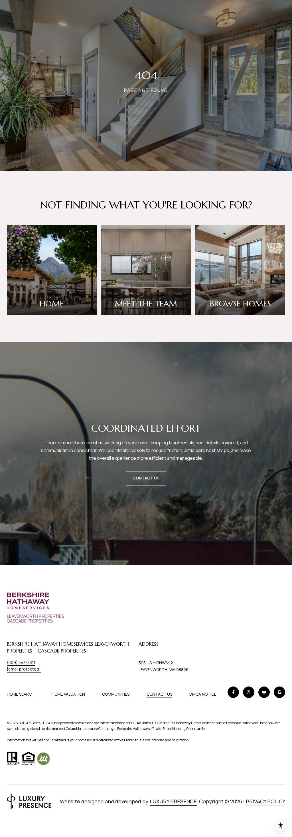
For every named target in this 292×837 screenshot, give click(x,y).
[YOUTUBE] (264, 692)
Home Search (21, 694)
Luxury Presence (173, 801)
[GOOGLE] (279, 692)
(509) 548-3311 (21, 662)
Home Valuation (68, 694)
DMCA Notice (202, 694)
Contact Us (159, 694)
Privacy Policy (265, 801)
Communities (115, 694)
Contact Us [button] (146, 478)
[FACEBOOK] (233, 692)
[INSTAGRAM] (248, 692)
